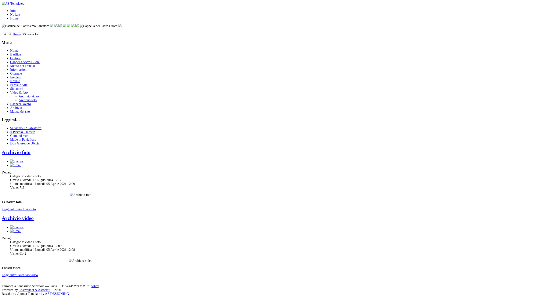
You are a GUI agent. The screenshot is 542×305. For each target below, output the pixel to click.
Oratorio (15, 58)
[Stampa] (17, 161)
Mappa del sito (20, 111)
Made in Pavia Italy (23, 139)
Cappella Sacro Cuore (25, 62)
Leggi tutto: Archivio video (20, 275)
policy (95, 286)
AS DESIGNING (57, 293)
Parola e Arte (19, 85)
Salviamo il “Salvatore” (25, 128)
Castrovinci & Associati (34, 290)
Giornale (16, 73)
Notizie (15, 14)
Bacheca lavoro (20, 104)
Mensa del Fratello (22, 66)
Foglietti (15, 77)
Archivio (16, 108)
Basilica (15, 54)
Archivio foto (28, 100)
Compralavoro (19, 135)
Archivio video (29, 96)
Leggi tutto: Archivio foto (19, 209)
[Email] (15, 165)
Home (14, 18)
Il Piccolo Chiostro (22, 132)
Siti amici (16, 88)
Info (13, 10)
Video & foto (19, 92)
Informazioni (18, 69)
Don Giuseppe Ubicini (25, 143)
